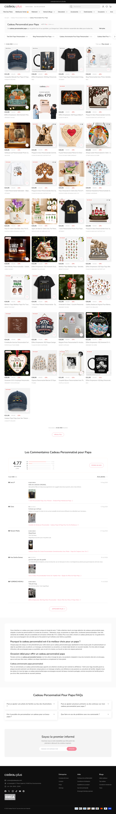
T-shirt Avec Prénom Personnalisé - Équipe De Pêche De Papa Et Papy (44, 305)
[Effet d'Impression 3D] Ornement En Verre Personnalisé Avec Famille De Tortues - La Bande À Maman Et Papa (98, 343)
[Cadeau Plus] (13, 6)
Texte (100, 788)
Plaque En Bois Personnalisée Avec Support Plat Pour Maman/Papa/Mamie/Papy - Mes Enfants (44, 191)
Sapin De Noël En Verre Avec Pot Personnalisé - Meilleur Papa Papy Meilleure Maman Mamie (44, 229)
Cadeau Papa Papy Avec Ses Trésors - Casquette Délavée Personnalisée (17, 418)
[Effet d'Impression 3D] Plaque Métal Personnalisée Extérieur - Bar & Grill (71, 115)
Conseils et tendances (105, 784)
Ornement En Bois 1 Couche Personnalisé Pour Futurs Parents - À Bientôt (71, 305)
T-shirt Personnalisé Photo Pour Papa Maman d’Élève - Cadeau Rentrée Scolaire (71, 229)
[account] (103, 7)
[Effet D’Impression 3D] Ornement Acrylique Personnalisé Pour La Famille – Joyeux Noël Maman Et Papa (44, 267)
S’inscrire (71, 749)
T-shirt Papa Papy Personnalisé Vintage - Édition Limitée (71, 77)
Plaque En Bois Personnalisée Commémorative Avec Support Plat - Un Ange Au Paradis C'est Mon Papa (44, 153)
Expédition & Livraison (83, 784)
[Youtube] (20, 791)
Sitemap (61, 788)
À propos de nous (64, 778)
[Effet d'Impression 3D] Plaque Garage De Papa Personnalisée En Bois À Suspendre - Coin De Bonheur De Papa (44, 343)
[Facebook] (5, 791)
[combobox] (85, 6)
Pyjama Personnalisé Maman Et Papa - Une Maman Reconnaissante (44, 381)
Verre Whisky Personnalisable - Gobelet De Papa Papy (17, 267)
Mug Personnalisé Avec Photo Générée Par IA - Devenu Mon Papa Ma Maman (98, 77)
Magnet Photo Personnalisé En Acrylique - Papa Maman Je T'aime (71, 343)
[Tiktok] (16, 791)
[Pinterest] (23, 791)
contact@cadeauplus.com (14, 780)
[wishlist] (107, 7)
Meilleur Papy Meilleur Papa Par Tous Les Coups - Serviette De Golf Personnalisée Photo (17, 305)
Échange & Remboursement (85, 791)
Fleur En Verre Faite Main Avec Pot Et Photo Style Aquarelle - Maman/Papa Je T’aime (17, 229)
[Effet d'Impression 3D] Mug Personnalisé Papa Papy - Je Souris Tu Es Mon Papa (98, 381)
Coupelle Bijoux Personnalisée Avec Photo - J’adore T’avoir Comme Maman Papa (71, 381)
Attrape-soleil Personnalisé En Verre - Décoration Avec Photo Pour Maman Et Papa (98, 153)
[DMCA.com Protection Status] (10, 797)
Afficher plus (57, 609)
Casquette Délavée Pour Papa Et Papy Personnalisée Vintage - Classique (17, 77)
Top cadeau (102, 781)
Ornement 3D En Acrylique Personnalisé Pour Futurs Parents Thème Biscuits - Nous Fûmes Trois (17, 381)
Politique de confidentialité (84, 778)
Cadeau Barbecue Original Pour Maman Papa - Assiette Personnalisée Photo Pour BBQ (98, 305)
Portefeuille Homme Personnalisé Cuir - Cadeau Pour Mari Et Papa (17, 343)
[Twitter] (9, 791)
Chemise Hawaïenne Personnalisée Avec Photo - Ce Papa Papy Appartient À (98, 191)
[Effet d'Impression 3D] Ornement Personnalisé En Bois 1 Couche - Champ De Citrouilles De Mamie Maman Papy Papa (17, 115)
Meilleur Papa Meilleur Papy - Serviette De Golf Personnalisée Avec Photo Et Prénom (71, 267)
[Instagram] (13, 791)
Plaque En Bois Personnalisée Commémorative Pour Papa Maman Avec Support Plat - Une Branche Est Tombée (98, 115)
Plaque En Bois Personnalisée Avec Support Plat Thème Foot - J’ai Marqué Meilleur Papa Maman (98, 229)
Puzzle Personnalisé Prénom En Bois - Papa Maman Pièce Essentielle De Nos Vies (71, 153)
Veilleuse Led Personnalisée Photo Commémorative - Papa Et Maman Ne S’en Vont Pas (17, 153)
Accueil (7, 18)
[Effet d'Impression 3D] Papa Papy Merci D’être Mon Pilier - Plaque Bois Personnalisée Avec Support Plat (98, 267)
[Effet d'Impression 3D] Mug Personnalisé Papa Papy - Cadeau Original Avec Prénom (44, 77)
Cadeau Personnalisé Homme (19, 18)
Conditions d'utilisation (83, 781)
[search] (71, 7)
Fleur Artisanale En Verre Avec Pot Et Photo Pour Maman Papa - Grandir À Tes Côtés (71, 191)
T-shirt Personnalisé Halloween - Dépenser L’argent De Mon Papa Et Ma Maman (17, 191)
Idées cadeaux (103, 778)
